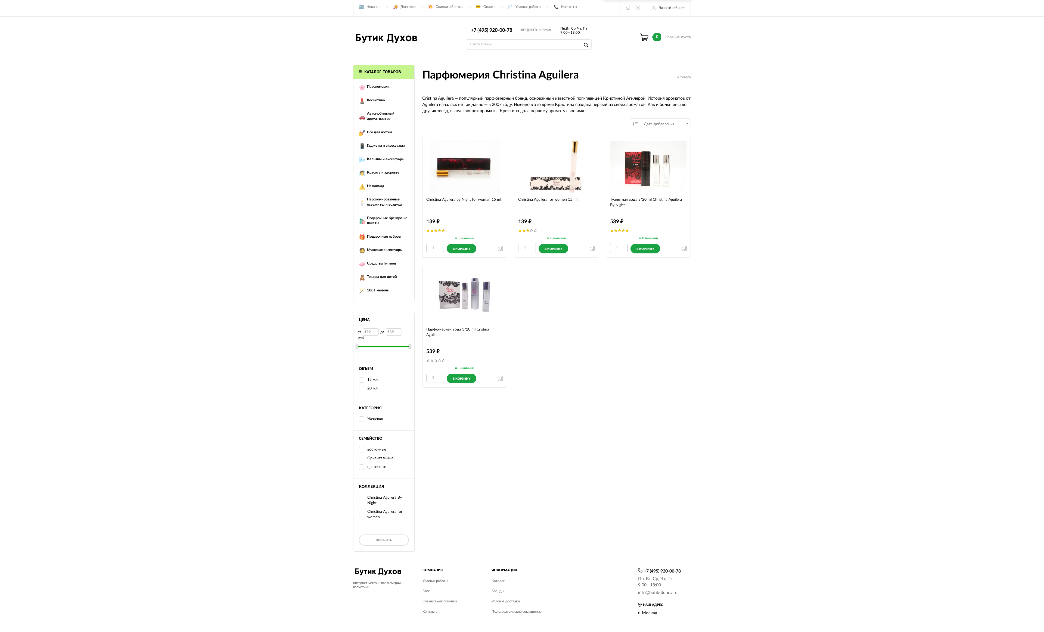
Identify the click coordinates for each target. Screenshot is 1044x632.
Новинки (373, 7)
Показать (384, 540)
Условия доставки (506, 601)
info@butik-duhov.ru (536, 30)
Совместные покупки (439, 601)
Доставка (407, 7)
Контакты (569, 7)
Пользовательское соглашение (517, 612)
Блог (426, 591)
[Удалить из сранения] (500, 248)
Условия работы (528, 7)
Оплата (489, 7)
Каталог (498, 581)
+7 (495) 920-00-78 (491, 30)
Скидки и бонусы (449, 7)
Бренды (498, 591)
